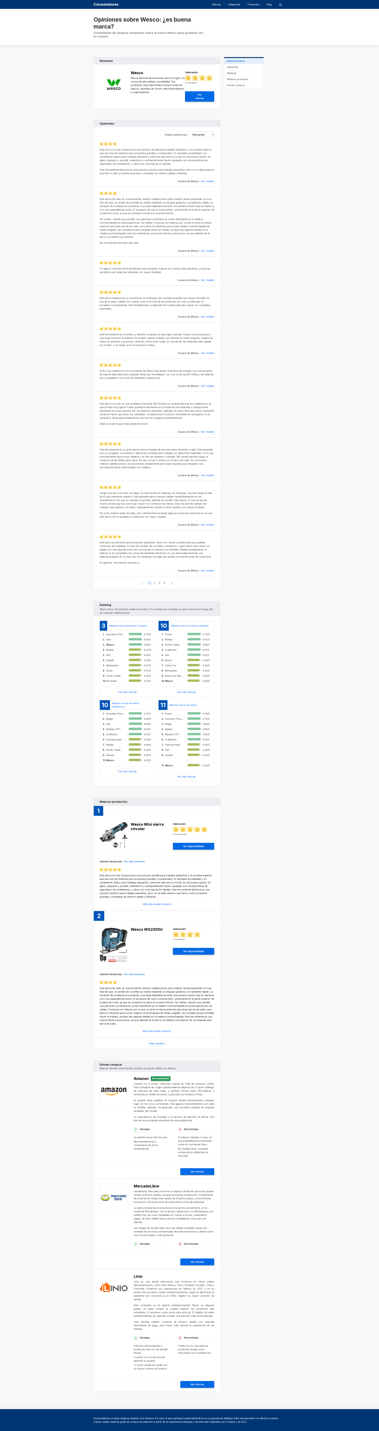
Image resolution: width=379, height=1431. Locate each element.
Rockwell (111, 680)
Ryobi (109, 670)
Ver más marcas (127, 692)
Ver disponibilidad (193, 846)
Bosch (168, 660)
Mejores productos (237, 79)
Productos (253, 4)
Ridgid (109, 718)
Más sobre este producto (157, 904)
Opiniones (232, 67)
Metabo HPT (113, 729)
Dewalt (110, 660)
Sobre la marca (236, 60)
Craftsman (170, 649)
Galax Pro (170, 665)
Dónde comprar (236, 85)
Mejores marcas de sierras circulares (128, 625)
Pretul (168, 634)
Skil (108, 655)
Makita (110, 649)
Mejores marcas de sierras (183, 705)
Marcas (216, 4)
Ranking (231, 73)
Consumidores (106, 4)
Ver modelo (207, 181)
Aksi (108, 639)
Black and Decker (174, 675)
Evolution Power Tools (115, 634)
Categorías (234, 4)
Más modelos (157, 1043)
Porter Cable (113, 675)
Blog (269, 4)
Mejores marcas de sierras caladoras (190, 625)
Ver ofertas (199, 96)
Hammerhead (113, 739)
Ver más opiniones (134, 861)
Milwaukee (112, 665)
